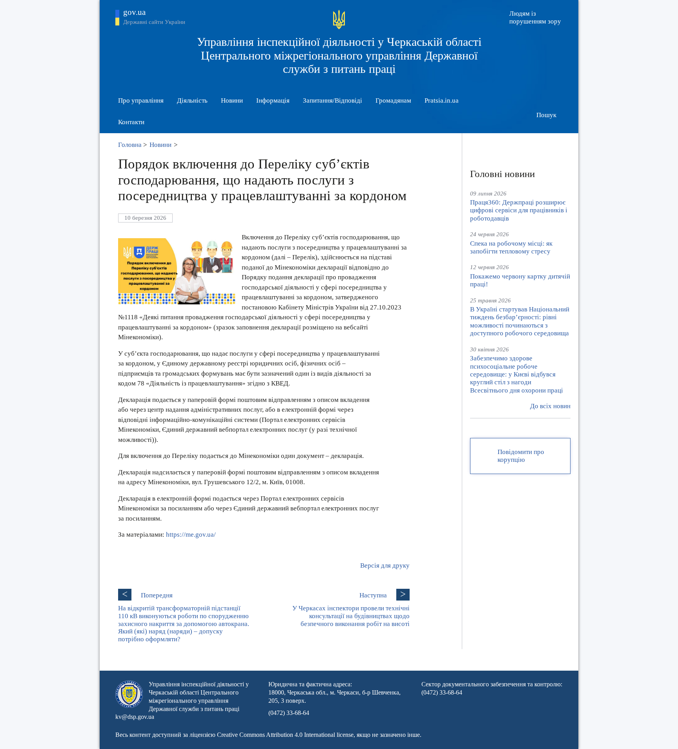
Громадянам (393, 100)
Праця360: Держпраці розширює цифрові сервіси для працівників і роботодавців (518, 210)
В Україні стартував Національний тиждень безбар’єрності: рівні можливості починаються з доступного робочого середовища (519, 321)
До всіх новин (550, 406)
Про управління (141, 100)
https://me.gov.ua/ (191, 534)
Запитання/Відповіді (332, 100)
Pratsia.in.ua (442, 100)
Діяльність (192, 100)
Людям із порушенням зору (535, 17)
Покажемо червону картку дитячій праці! (520, 280)
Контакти (131, 122)
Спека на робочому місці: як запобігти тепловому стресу (511, 247)
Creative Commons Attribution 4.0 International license (285, 734)
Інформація (273, 100)
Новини (232, 100)
